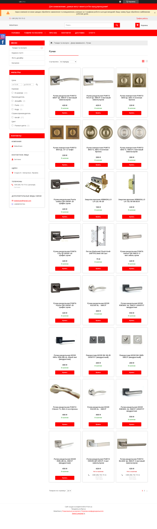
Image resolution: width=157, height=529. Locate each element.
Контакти (66, 33)
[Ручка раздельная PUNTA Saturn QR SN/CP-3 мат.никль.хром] (131, 236)
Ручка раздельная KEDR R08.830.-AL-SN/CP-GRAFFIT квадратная (131, 305)
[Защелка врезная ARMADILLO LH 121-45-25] (98, 184)
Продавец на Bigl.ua (78, 509)
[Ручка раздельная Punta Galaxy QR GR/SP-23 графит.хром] (64, 184)
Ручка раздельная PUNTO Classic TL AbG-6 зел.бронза (65, 408)
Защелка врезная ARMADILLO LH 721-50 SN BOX (131, 200)
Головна (16, 33)
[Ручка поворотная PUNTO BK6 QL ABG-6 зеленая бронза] (131, 80)
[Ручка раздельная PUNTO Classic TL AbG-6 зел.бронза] (64, 391)
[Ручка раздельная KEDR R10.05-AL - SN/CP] (98, 288)
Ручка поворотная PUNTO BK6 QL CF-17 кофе (64, 149)
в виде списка (146, 61)
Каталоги (15, 63)
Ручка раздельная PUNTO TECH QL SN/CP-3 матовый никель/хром (98, 98)
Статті (92, 33)
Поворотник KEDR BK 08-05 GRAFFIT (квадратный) (98, 356)
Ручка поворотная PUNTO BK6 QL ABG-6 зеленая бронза (131, 98)
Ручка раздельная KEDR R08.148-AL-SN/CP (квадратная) (65, 461)
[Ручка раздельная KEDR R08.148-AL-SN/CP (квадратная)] (64, 443)
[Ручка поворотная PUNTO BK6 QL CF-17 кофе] (64, 132)
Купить (64, 113)
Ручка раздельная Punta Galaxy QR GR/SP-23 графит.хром (65, 201)
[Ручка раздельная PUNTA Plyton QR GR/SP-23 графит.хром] (64, 288)
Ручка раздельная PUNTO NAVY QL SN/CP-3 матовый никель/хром (65, 98)
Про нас (53, 33)
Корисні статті (17, 53)
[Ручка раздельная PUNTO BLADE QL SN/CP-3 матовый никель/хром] (131, 443)
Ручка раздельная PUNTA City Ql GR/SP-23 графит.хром (64, 253)
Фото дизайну (17, 58)
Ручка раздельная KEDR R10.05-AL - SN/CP (98, 304)
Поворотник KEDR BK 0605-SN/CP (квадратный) (131, 356)
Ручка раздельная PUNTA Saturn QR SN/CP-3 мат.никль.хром (131, 253)
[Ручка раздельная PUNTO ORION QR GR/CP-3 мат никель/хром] (98, 443)
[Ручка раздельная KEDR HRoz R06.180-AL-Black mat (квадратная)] (64, 340)
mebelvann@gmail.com (22, 201)
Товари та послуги (33, 33)
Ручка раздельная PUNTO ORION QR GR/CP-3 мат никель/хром (98, 461)
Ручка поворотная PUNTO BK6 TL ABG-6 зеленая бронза (98, 150)
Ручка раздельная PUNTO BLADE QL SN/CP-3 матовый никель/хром (132, 461)
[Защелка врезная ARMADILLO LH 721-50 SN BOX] (131, 184)
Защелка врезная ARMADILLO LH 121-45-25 (98, 200)
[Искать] (117, 25)
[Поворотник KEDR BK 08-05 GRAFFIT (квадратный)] (98, 340)
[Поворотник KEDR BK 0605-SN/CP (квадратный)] (131, 340)
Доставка (79, 33)
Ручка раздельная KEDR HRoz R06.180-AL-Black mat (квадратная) (65, 357)
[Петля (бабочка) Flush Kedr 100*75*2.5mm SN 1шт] (98, 236)
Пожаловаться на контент (71, 511)
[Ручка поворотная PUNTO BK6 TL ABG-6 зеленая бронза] (98, 132)
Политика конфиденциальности (92, 511)
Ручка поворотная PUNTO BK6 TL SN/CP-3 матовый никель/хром (131, 150)
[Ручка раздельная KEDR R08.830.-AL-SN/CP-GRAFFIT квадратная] (131, 288)
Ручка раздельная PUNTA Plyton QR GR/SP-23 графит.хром (64, 305)
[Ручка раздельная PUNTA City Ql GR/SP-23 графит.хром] (64, 236)
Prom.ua (89, 507)
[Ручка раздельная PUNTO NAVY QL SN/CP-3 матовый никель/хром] (64, 80)
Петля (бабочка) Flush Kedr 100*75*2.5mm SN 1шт (98, 252)
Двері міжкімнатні (78, 43)
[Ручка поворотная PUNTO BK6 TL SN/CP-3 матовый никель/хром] (131, 132)
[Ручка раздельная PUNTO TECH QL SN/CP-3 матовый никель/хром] (98, 80)
